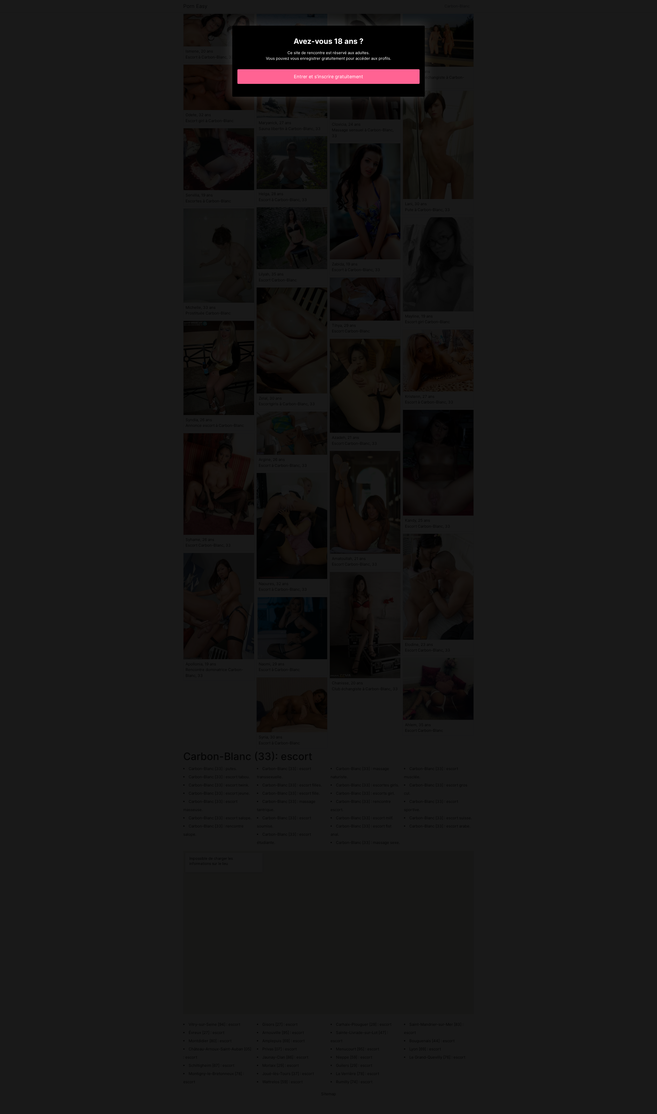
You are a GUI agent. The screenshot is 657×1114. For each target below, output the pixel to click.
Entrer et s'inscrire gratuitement (328, 76)
